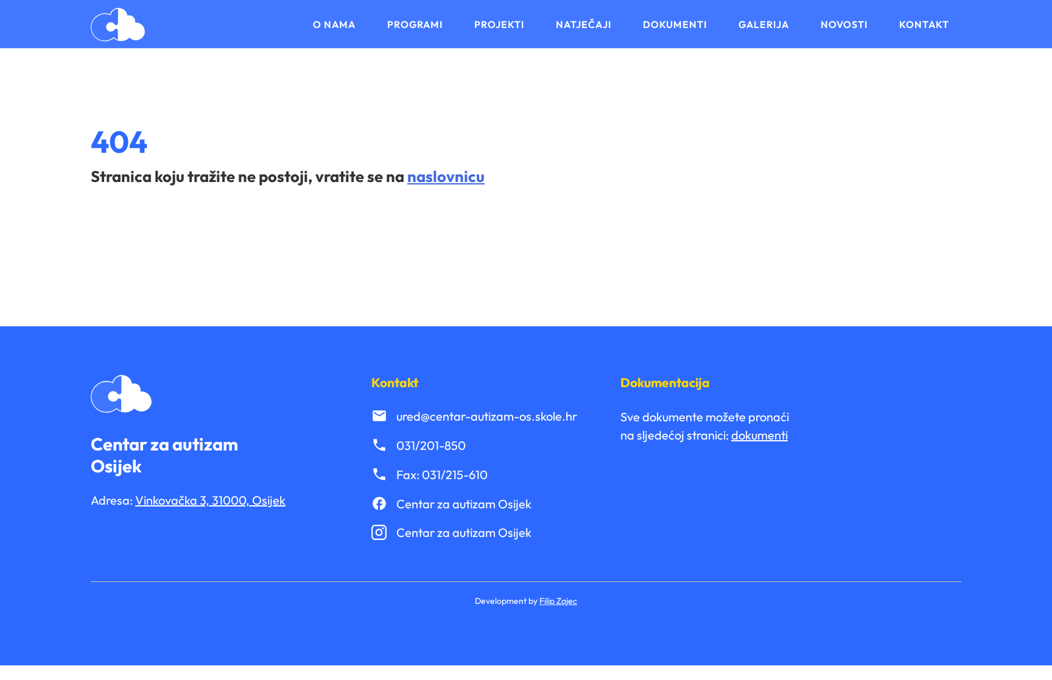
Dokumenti (675, 24)
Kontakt (924, 24)
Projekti (499, 24)
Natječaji (583, 24)
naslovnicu (446, 176)
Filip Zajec (558, 600)
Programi (415, 24)
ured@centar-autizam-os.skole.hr (486, 416)
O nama (334, 24)
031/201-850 (431, 445)
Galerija (763, 24)
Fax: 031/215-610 (442, 475)
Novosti (844, 24)
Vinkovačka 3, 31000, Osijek (210, 500)
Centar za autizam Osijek (463, 504)
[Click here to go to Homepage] (118, 24)
